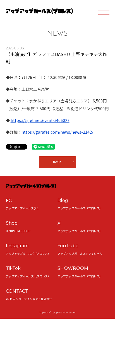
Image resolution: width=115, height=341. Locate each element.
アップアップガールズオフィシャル (80, 253)
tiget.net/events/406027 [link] (40, 120)
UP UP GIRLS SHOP (18, 231)
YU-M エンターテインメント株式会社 (29, 299)
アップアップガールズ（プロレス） (80, 208)
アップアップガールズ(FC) (23, 208)
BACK (57, 162)
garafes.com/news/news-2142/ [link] (57, 132)
